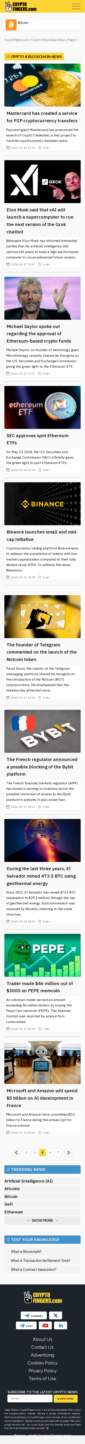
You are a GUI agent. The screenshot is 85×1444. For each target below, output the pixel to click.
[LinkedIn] (60, 1325)
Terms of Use (42, 1378)
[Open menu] (76, 6)
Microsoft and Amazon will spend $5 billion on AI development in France (42, 1097)
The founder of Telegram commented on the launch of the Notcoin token (42, 652)
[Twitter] (55, 1315)
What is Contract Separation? (33, 1269)
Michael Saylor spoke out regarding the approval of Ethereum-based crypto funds (39, 333)
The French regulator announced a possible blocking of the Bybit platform (42, 766)
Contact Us (42, 1347)
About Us (42, 1339)
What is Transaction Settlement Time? (40, 1260)
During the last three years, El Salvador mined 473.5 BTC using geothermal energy (41, 875)
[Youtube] (45, 1325)
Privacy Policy (43, 1370)
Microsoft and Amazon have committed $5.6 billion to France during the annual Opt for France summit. (40, 1123)
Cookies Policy (42, 1363)
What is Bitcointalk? (26, 1251)
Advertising (42, 1355)
